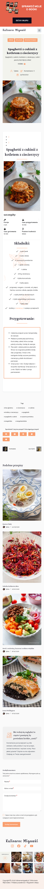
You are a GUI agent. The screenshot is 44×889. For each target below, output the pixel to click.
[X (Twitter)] (14, 434)
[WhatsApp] (31, 434)
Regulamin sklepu (33, 882)
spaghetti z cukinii (10, 417)
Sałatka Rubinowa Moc (11, 586)
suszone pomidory (26, 417)
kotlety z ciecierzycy (11, 412)
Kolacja (19, 40)
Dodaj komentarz (10, 795)
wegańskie (8, 421)
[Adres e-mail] (6, 439)
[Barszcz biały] (22, 495)
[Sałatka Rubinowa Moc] (22, 557)
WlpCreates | (7, 882)
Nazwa (7, 781)
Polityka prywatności (19, 882)
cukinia (31, 408)
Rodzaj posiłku (30, 40)
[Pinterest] (23, 434)
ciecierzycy (20, 308)
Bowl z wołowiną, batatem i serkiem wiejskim (18, 648)
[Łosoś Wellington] (22, 681)
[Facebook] (6, 434)
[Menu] (39, 30)
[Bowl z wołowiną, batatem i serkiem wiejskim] (22, 619)
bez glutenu (8, 408)
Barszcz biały (7, 524)
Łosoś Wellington (9, 710)
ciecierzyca (20, 408)
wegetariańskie (21, 421)
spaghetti (25, 412)
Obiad (11, 40)
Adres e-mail (9, 788)
